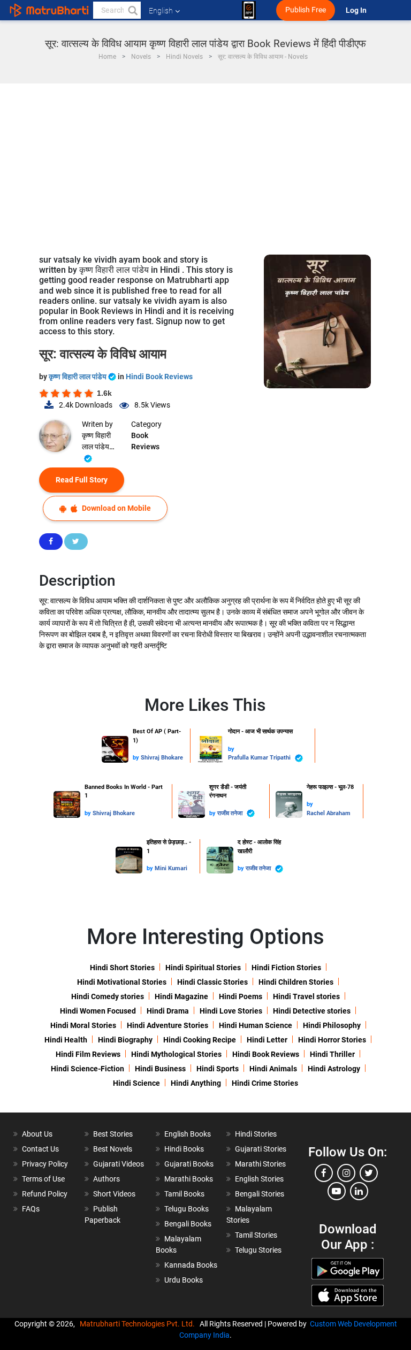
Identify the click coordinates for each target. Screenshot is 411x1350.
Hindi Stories (256, 1134)
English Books (187, 1134)
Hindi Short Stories (122, 967)
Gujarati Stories (260, 1149)
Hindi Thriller (332, 1054)
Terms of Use (43, 1179)
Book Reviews (145, 441)
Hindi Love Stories (231, 1011)
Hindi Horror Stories (332, 1039)
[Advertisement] (205, 164)
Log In (357, 10)
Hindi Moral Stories (83, 1025)
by (137, 757)
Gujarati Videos (118, 1164)
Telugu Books (186, 1209)
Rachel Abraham (329, 813)
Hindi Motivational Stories (121, 982)
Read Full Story (82, 479)
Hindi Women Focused (98, 1011)
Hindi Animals (273, 1068)
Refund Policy (44, 1194)
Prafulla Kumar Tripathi (260, 757)
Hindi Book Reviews (159, 376)
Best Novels (112, 1149)
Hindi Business (160, 1068)
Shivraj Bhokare (162, 757)
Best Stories (113, 1134)
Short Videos (114, 1194)
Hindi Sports (217, 1068)
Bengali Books (187, 1223)
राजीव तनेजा (230, 813)
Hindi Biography (125, 1039)
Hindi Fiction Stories (286, 967)
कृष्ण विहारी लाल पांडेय (78, 376)
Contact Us (40, 1149)
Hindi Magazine (181, 996)
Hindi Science (136, 1083)
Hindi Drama (168, 1011)
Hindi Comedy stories (107, 996)
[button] (132, 10)
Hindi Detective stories (312, 1011)
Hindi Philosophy (332, 1025)
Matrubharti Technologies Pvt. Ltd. (139, 1324)
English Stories (259, 1179)
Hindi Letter (267, 1039)
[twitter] (369, 1173)
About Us (37, 1134)
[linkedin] (359, 1191)
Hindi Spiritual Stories (203, 967)
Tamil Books (184, 1194)
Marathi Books (188, 1179)
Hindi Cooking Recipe (199, 1039)
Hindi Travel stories (306, 996)
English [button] (161, 10)
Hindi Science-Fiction (87, 1068)
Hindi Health (65, 1039)
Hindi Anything (196, 1083)
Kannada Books (190, 1265)
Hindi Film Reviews (88, 1054)
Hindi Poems (240, 996)
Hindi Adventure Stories (167, 1025)
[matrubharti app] (249, 10)
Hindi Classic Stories (212, 982)
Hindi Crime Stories (265, 1083)
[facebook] (324, 1173)
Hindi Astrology (334, 1068)
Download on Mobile (115, 508)
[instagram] (346, 1173)
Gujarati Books (189, 1164)
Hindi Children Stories (295, 982)
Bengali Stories (259, 1194)
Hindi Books (184, 1149)
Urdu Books (183, 1280)
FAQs (31, 1209)
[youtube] (337, 1191)
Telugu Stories (258, 1250)
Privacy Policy (45, 1164)
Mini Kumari (171, 868)
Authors (106, 1179)
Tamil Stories (256, 1235)
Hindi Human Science (255, 1025)
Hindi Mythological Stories (176, 1054)
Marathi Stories (260, 1164)
